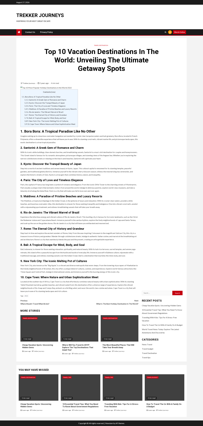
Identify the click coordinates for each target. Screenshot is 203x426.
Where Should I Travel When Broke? (34, 302)
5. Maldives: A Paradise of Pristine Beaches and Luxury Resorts (50, 109)
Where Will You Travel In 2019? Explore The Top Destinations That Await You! (77, 347)
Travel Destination (101, 45)
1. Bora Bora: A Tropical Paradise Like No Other (41, 97)
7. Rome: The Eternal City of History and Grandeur (45, 115)
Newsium (109, 423)
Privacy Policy (46, 32)
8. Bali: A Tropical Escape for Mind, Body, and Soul (45, 118)
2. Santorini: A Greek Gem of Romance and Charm (45, 100)
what (26, 296)
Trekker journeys (40, 15)
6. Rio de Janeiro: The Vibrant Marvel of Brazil (43, 112)
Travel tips (146, 357)
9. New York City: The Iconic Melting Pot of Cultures (46, 121)
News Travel (147, 344)
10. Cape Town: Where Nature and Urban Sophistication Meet (49, 124)
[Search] (165, 32)
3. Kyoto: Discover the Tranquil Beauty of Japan (44, 103)
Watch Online (179, 32)
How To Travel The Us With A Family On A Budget (162, 325)
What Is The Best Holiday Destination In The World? (117, 302)
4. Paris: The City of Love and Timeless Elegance (44, 106)
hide (53, 92)
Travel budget (147, 349)
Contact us (30, 32)
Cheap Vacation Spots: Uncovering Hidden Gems (161, 305)
